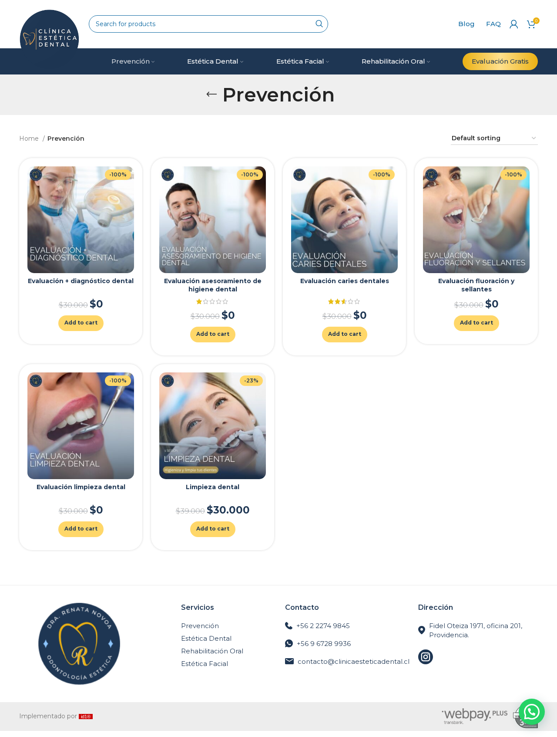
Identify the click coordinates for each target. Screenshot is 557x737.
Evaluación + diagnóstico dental (81, 281)
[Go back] (211, 94)
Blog (466, 24)
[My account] (514, 24)
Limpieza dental (212, 487)
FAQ (493, 24)
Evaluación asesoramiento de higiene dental (213, 285)
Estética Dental (206, 638)
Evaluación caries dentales (344, 281)
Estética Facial (204, 663)
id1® (86, 716)
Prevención (200, 626)
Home (29, 138)
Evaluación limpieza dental (81, 487)
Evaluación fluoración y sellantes (476, 285)
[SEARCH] (319, 24)
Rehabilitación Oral (212, 651)
